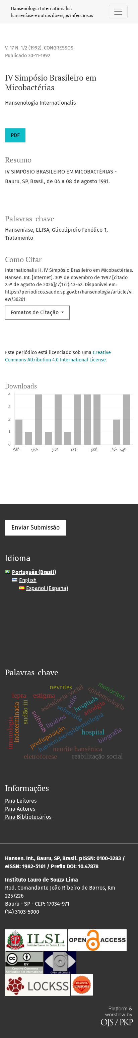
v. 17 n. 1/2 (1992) (23, 48)
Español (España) (47, 588)
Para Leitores (21, 801)
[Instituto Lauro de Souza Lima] (36, 939)
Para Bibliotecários (28, 817)
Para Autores (20, 809)
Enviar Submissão (35, 527)
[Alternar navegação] (118, 11)
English (28, 580)
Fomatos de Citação (35, 312)
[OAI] (60, 962)
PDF (15, 135)
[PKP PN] (37, 984)
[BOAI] (97, 939)
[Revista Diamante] (82, 984)
